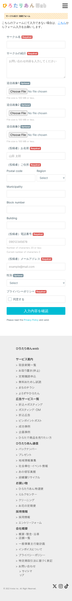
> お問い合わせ (25, 566)
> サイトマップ (25, 573)
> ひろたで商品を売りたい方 (34, 438)
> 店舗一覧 (23, 538)
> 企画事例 (23, 432)
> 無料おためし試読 (28, 382)
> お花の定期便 (26, 506)
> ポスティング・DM (28, 409)
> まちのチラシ (25, 388)
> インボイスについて (29, 549)
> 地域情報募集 (26, 460)
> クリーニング (25, 500)
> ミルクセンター (26, 494)
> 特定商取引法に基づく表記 (34, 561)
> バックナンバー (26, 449)
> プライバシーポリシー (30, 555)
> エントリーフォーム (29, 523)
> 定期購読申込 (26, 376)
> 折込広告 (23, 415)
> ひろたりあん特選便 (30, 489)
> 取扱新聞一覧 (26, 365)
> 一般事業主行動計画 (30, 544)
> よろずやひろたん (28, 393)
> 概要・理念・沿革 (27, 534)
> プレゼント (24, 455)
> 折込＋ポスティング (29, 405)
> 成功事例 (23, 426)
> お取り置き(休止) (28, 371)
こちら (62, 22)
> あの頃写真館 (26, 472)
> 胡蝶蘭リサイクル (28, 477)
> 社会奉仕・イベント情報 (32, 466)
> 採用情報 (23, 517)
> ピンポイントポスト (29, 421)
